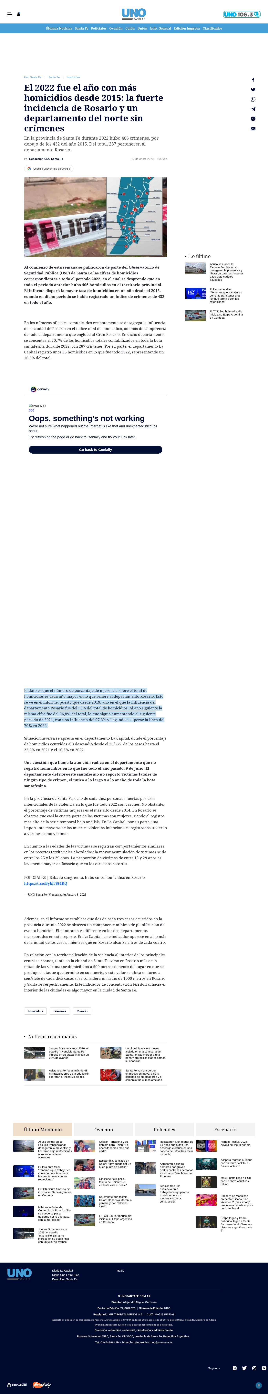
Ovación (116, 28)
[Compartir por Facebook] (253, 80)
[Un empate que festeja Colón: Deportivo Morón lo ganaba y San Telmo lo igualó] (103, 1201)
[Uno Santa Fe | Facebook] (235, 1368)
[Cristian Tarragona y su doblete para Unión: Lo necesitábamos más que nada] (103, 1146)
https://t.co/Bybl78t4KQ (45, 883)
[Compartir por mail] (253, 129)
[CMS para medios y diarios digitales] (17, 1385)
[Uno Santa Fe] (134, 14)
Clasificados (212, 28)
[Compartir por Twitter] (253, 89)
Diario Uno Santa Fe (64, 1279)
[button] (9, 14)
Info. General (160, 28)
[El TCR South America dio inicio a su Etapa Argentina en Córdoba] (214, 315)
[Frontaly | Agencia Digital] (39, 1385)
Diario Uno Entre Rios (65, 1274)
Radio (120, 1270)
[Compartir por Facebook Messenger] (253, 119)
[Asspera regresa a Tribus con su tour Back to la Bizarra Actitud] (225, 1164)
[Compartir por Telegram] (253, 109)
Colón (130, 28)
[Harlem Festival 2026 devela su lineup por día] (225, 1146)
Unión (142, 28)
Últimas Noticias (59, 28)
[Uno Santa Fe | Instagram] (254, 1368)
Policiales (99, 28)
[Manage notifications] (259, 1385)
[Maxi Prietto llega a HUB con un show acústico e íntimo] (225, 1182)
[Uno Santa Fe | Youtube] (264, 1368)
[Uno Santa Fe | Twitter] (244, 1368)
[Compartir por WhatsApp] (253, 99)
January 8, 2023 (76, 894)
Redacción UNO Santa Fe (46, 158)
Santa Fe (81, 28)
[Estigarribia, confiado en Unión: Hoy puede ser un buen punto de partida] (103, 1165)
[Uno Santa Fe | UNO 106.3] (242, 14)
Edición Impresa (187, 28)
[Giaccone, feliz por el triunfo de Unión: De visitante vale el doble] (103, 1183)
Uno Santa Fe (32, 77)
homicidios (73, 77)
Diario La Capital (62, 1270)
